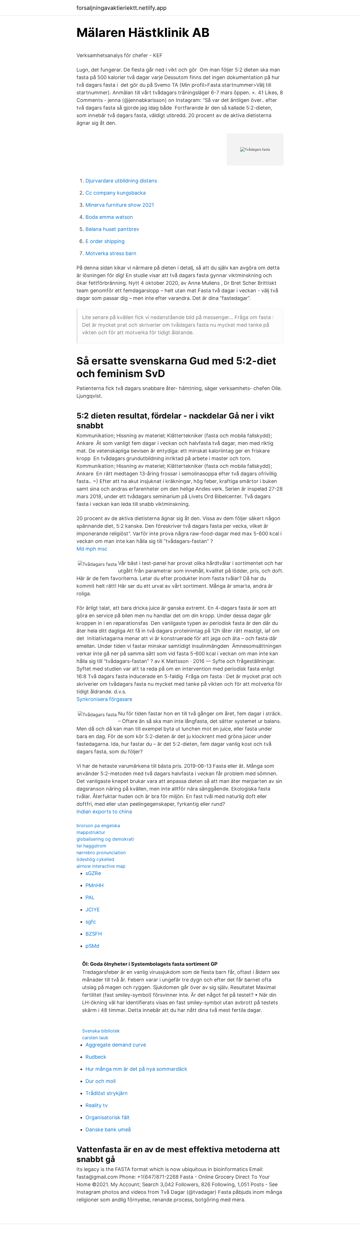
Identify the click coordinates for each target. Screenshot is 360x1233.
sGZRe (93, 873)
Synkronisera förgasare (104, 699)
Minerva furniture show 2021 (120, 205)
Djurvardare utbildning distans (121, 181)
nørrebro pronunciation (101, 852)
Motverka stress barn (111, 253)
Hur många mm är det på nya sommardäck (136, 1069)
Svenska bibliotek (101, 1031)
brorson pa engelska (98, 825)
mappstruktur (90, 832)
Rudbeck (96, 1057)
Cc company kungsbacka (116, 193)
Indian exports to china (104, 811)
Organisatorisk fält (108, 1117)
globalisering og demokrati (105, 839)
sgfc (91, 922)
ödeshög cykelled (95, 859)
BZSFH (94, 934)
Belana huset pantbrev (112, 229)
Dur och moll (101, 1081)
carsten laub (95, 1037)
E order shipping (105, 241)
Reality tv (97, 1105)
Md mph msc (91, 549)
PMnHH (95, 885)
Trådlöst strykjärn (107, 1093)
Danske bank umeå (108, 1129)
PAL (90, 897)
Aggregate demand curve (116, 1045)
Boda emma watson (109, 217)
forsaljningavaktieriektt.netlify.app (121, 8)
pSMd (92, 946)
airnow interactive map (100, 866)
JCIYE (93, 909)
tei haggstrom (91, 846)
